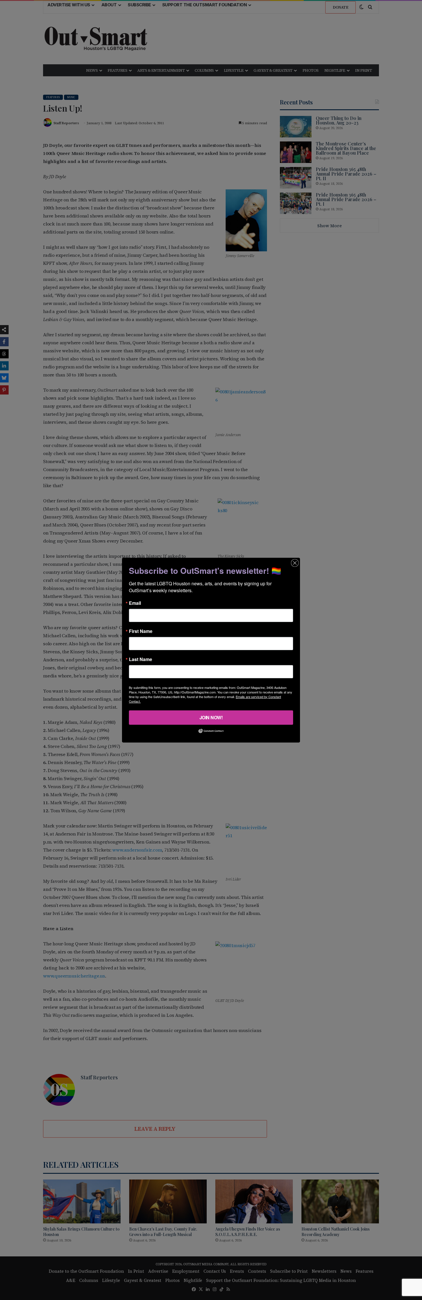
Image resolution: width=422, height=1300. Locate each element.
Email (135, 603)
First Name (140, 631)
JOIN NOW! (211, 717)
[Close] (294, 562)
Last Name (140, 659)
